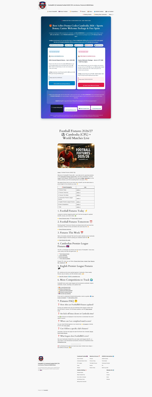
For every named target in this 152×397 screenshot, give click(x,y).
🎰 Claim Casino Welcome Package (91, 85)
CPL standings (63, 255)
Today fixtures (88, 309)
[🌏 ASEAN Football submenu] (103, 11)
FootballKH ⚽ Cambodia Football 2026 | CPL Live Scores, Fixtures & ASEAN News (70, 5)
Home (59, 172)
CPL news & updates (65, 258)
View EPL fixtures (63, 276)
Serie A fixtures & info (65, 289)
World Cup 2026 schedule (66, 290)
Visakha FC (62, 262)
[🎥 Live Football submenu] (113, 11)
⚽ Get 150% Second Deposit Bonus (62, 83)
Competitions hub (62, 342)
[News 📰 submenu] (113, 14)
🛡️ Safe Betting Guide (96, 108)
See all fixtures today (64, 218)
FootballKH (46, 390)
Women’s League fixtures (66, 292)
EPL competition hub (75, 276)
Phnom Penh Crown (79, 261)
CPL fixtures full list (64, 254)
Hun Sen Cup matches (65, 293)
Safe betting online (72, 297)
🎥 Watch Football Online (84, 108)
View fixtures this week (64, 240)
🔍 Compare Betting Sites (57, 107)
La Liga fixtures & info (65, 287)
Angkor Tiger (87, 261)
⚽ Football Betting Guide (70, 110)
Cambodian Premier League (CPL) (69, 176)
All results (85, 324)
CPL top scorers (64, 257)
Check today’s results (77, 218)
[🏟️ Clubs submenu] (92, 11)
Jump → (78, 190)
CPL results (67, 325)
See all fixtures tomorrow (65, 229)
